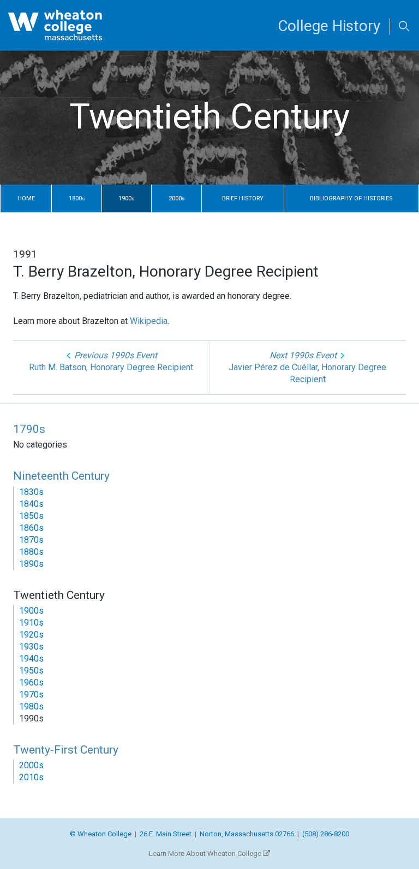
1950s (31, 670)
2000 (177, 198)
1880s (31, 552)
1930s (31, 646)
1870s (31, 540)
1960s (31, 682)
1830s (31, 492)
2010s (31, 777)
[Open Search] (404, 27)
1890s (31, 564)
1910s (31, 622)
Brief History (243, 198)
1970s (31, 694)
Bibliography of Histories (351, 198)
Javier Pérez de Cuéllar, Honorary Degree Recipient (307, 367)
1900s (31, 610)
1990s (31, 718)
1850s (31, 516)
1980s (31, 706)
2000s (31, 765)
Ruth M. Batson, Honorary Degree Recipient (111, 361)
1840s (31, 504)
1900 (126, 198)
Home (26, 198)
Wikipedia (148, 321)
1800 (77, 198)
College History (329, 26)
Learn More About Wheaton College (206, 853)
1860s (31, 528)
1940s (31, 658)
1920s (31, 634)
